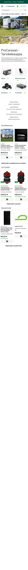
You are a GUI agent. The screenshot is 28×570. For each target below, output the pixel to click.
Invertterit (18, 93)
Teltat (3, 78)
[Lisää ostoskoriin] (7, 157)
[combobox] (14, 10)
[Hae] (25, 10)
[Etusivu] (9, 6)
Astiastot (4, 93)
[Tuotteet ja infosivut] (2, 6)
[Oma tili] (17, 6)
